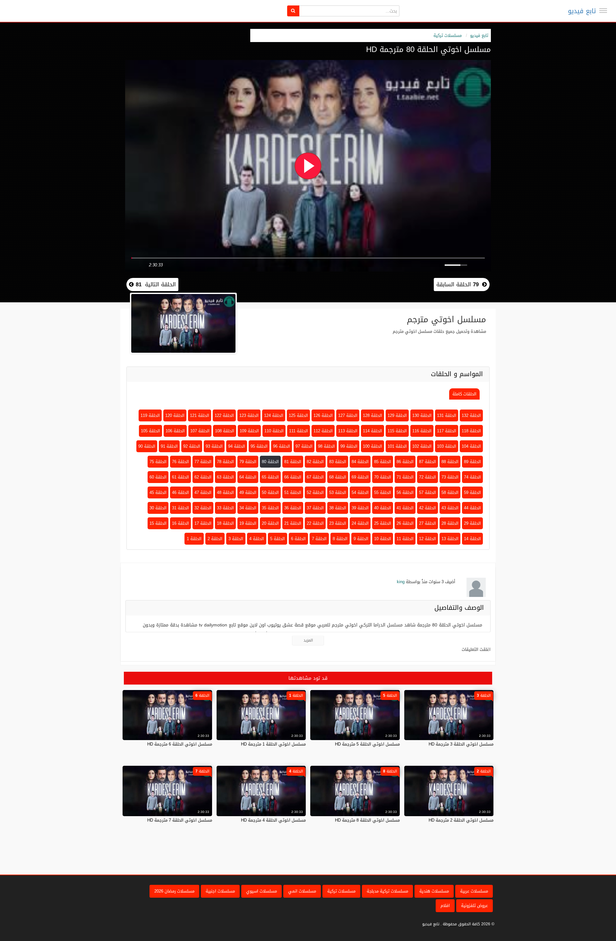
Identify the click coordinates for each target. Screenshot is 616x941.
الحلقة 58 (449, 492)
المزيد (308, 640)
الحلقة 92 (191, 446)
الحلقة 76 (180, 462)
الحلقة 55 (382, 492)
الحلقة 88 (449, 462)
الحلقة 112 (323, 431)
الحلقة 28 (449, 523)
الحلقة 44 (472, 508)
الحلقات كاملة (464, 394)
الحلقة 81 (292, 462)
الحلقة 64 (247, 477)
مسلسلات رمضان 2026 (174, 891)
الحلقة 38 (337, 508)
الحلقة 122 (224, 415)
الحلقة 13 (449, 539)
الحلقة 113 (347, 431)
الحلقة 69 (360, 477)
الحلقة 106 (175, 431)
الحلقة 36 (292, 508)
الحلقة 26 (405, 523)
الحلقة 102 (422, 446)
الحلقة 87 (427, 462)
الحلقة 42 (427, 508)
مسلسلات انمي (302, 891)
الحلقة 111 (298, 431)
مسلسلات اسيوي (261, 891)
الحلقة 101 (397, 446)
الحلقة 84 (360, 462)
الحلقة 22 (315, 523)
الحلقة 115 (397, 431)
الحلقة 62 (202, 477)
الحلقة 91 (169, 446)
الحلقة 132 (471, 415)
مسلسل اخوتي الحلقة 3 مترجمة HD (461, 744)
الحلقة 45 (158, 492)
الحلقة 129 (397, 415)
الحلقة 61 (180, 477)
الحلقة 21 (292, 523)
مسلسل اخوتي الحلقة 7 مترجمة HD (179, 820)
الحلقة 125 (298, 415)
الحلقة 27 (427, 523)
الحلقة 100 (372, 446)
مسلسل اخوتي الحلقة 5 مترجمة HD (367, 744)
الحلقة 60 (158, 477)
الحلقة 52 (315, 492)
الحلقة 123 (249, 415)
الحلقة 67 (315, 477)
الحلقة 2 (215, 539)
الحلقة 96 (281, 446)
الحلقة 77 (202, 462)
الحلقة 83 (337, 462)
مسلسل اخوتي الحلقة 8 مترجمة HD (367, 820)
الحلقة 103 (446, 446)
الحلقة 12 (427, 539)
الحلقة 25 (382, 523)
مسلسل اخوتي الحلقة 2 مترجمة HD (461, 820)
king (401, 582)
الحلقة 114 (372, 431)
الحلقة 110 (274, 431)
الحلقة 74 (472, 477)
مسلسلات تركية (447, 35)
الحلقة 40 (382, 508)
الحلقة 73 (449, 477)
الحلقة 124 (273, 415)
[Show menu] (603, 10)
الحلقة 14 (472, 539)
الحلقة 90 (146, 446)
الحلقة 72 (427, 477)
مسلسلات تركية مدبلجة (387, 891)
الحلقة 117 (446, 431)
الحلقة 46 (180, 492)
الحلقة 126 (323, 415)
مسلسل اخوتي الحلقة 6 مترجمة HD (179, 744)
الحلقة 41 (405, 508)
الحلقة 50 (270, 492)
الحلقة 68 (337, 477)
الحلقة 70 (382, 477)
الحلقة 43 (449, 508)
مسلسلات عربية (474, 891)
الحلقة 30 (158, 508)
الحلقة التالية (155, 284)
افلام (445, 906)
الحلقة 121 (199, 415)
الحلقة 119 (150, 415)
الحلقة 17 (202, 523)
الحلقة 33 (225, 508)
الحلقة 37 (315, 508)
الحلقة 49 (247, 492)
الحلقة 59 (472, 492)
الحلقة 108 (224, 431)
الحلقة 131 (446, 415)
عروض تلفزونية (474, 906)
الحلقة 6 (298, 539)
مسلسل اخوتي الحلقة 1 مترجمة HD (273, 744)
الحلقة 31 (180, 508)
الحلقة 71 (405, 477)
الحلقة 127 (347, 415)
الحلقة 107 (200, 431)
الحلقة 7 (319, 539)
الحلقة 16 (180, 523)
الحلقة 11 (405, 539)
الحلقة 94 (236, 446)
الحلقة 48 (225, 492)
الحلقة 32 (202, 508)
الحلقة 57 (427, 492)
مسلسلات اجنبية (220, 891)
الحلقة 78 (225, 462)
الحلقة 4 (256, 539)
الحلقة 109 (249, 431)
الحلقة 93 (214, 446)
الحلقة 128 (372, 415)
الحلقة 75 (158, 462)
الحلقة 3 (235, 539)
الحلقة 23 (337, 523)
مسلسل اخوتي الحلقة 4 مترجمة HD (273, 820)
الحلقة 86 (405, 462)
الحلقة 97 (303, 446)
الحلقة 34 (247, 508)
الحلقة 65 (270, 477)
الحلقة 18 (225, 523)
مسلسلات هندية (434, 891)
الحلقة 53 (337, 492)
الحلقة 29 (472, 523)
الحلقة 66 (292, 477)
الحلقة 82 (315, 462)
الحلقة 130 (422, 415)
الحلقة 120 (174, 415)
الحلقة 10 (382, 539)
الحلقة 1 (194, 539)
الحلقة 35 (270, 508)
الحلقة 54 (360, 492)
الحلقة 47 (202, 492)
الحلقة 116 (422, 431)
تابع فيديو (582, 11)
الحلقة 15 (158, 523)
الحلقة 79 (247, 462)
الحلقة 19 (247, 523)
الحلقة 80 (270, 462)
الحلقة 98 (326, 446)
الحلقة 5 (277, 539)
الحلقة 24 (360, 523)
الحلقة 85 (382, 462)
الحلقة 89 (472, 462)
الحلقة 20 (270, 523)
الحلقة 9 (361, 539)
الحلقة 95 (259, 446)
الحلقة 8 (340, 539)
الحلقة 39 (360, 508)
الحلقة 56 (405, 492)
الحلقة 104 (471, 446)
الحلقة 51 (292, 492)
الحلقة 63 (225, 477)
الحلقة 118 (471, 431)
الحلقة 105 (150, 431)
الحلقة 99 (348, 446)
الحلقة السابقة (457, 284)
